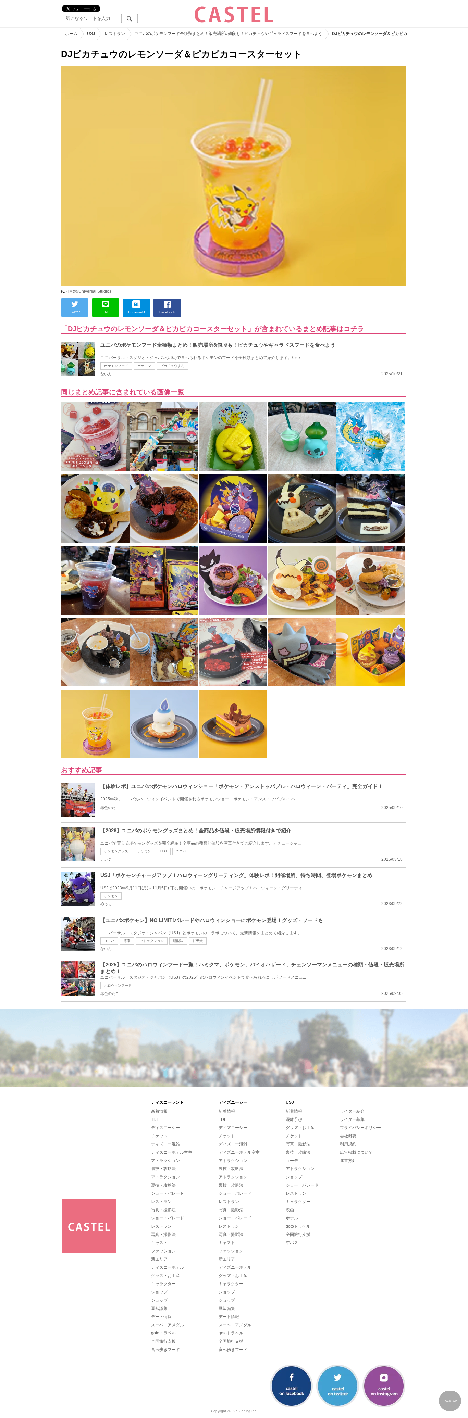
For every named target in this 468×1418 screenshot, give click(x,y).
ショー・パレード (167, 1193)
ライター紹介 (352, 1111)
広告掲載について (356, 1152)
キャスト (159, 1242)
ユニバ (181, 851)
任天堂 (198, 941)
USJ (163, 851)
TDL (155, 1119)
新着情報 (159, 1111)
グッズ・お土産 (165, 1275)
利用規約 (348, 1144)
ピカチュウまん (172, 366)
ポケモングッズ (116, 851)
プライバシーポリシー (360, 1127)
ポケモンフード (116, 366)
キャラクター (163, 1283)
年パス (292, 1242)
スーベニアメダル (167, 1324)
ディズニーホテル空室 (171, 1152)
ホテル (292, 1218)
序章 (127, 941)
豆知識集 (159, 1308)
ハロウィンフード (118, 985)
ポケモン (144, 366)
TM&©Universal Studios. (89, 291)
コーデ (292, 1160)
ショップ (159, 1292)
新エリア (159, 1259)
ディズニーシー (165, 1127)
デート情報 (161, 1316)
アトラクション (152, 941)
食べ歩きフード (165, 1349)
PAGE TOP (450, 1400)
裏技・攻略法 (163, 1168)
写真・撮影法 (163, 1209)
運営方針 (348, 1160)
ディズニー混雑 (165, 1144)
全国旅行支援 (163, 1341)
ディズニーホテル (167, 1267)
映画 (290, 1209)
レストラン (161, 1201)
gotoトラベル (163, 1333)
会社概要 (348, 1136)
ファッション (163, 1251)
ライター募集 (352, 1119)
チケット (159, 1136)
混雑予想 (294, 1119)
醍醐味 (178, 941)
